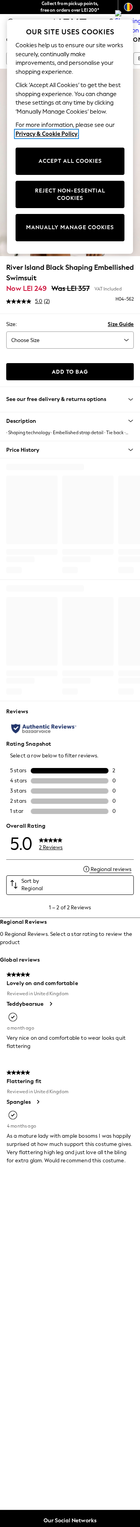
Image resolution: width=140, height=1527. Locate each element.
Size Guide (121, 324)
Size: (11, 324)
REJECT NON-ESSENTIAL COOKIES (70, 194)
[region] (70, 137)
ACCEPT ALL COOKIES (70, 161)
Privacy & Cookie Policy (46, 133)
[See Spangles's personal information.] (38, 1102)
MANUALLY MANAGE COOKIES (70, 227)
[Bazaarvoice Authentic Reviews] (43, 728)
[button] (70, 420)
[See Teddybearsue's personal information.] (50, 1004)
